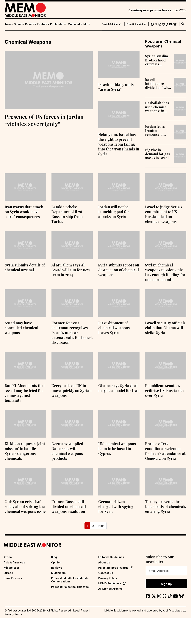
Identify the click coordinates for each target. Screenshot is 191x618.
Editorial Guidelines (111, 557)
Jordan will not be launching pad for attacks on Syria (113, 211)
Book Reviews (13, 578)
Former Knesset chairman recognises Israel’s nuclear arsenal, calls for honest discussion (72, 332)
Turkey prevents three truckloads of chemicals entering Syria (165, 506)
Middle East (11, 567)
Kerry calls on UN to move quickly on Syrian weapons (71, 390)
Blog (54, 557)
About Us (104, 562)
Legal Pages (81, 610)
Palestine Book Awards (113, 567)
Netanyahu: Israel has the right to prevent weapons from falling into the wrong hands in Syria (118, 144)
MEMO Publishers (109, 583)
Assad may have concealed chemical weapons (21, 327)
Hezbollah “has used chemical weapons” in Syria (157, 107)
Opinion (19, 24)
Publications (58, 24)
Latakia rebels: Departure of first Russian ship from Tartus (67, 214)
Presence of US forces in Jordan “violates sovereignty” (44, 120)
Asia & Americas (14, 562)
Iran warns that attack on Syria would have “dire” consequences (24, 211)
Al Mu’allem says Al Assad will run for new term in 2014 (70, 269)
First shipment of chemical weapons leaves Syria (114, 327)
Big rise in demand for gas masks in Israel (157, 154)
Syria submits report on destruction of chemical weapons (118, 269)
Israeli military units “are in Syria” (116, 87)
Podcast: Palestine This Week (70, 586)
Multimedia (75, 24)
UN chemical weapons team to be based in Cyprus (117, 448)
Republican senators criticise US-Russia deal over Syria (165, 390)
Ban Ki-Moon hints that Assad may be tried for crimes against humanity (25, 393)
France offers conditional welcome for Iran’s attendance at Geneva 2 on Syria (165, 451)
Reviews (30, 24)
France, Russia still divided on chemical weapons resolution (68, 506)
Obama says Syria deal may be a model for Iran (119, 388)
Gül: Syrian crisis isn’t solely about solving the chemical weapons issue (25, 506)
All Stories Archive (110, 588)
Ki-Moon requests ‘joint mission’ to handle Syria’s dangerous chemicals (25, 451)
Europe (8, 572)
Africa (8, 557)
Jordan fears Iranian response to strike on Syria (156, 131)
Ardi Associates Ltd (174, 610)
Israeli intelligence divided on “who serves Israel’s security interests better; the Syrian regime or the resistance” (157, 84)
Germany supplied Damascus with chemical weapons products (67, 451)
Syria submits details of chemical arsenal (25, 267)
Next (101, 525)
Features (43, 24)
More (86, 24)
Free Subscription (136, 24)
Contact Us (105, 572)
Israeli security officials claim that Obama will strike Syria (165, 327)
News (9, 24)
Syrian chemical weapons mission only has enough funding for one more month (165, 272)
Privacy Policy (107, 578)
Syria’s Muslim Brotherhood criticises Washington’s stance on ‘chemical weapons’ (156, 60)
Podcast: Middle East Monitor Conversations (70, 579)
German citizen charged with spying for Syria (116, 506)
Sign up (166, 584)
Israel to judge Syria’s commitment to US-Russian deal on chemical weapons (163, 214)
